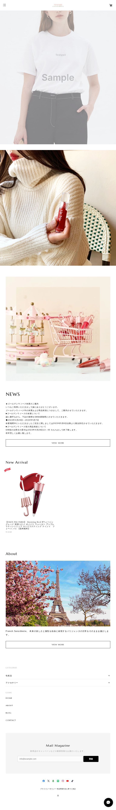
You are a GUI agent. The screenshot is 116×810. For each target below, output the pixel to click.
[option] (58, 77)
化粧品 (9, 675)
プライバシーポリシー (48, 789)
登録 (91, 759)
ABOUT (9, 705)
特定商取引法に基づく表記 (66, 789)
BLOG (8, 713)
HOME (9, 698)
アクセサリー (12, 683)
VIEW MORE (58, 443)
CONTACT (11, 720)
